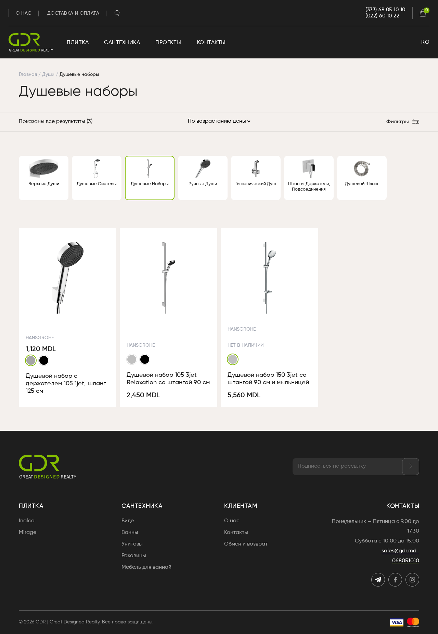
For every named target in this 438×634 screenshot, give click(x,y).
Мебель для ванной (146, 567)
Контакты (211, 42)
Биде (127, 521)
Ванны (129, 532)
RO (425, 42)
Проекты (168, 42)
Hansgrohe (40, 337)
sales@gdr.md (399, 551)
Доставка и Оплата (73, 13)
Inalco (27, 521)
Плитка (78, 42)
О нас (23, 13)
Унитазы (132, 544)
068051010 (405, 561)
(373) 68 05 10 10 (385, 9)
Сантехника (122, 42)
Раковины (133, 556)
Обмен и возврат (246, 544)
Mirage (27, 532)
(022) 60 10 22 (382, 15)
